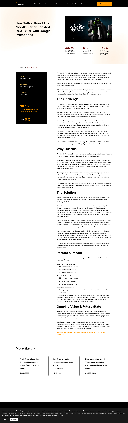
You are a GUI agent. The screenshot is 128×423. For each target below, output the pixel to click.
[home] (20, 3)
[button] (38, 4)
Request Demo (104, 4)
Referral (70, 4)
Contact (83, 4)
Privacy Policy (120, 413)
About (77, 4)
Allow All (14, 419)
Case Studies (20, 67)
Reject (5, 419)
